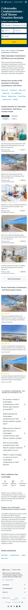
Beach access (7, 99)
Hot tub (14, 116)
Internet (5, 118)
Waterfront (6, 93)
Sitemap (16, 597)
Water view (22, 90)
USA (7, 50)
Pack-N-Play (22, 96)
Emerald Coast (14, 555)
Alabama (12, 50)
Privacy (24, 597)
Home (3, 50)
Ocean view (4, 90)
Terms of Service (14, 599)
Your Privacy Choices (16, 602)
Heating (15, 99)
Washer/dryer (12, 96)
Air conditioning (16, 93)
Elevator (3, 96)
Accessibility (7, 602)
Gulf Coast (4, 555)
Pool (14, 118)
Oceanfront (13, 90)
